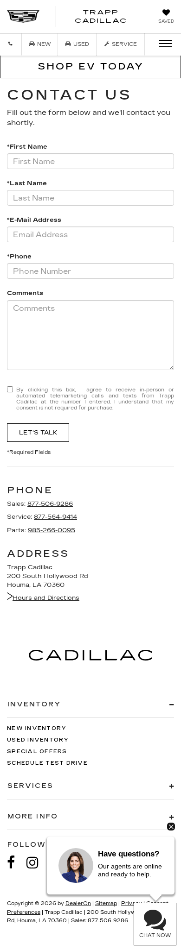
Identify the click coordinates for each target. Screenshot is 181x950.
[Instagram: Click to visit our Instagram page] (37, 863)
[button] (11, 44)
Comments (25, 293)
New (43, 44)
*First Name (27, 147)
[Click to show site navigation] (162, 44)
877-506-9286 (50, 504)
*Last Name (27, 183)
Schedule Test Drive (47, 763)
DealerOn (78, 903)
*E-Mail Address (34, 220)
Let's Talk (38, 432)
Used (80, 44)
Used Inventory (38, 740)
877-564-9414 (55, 517)
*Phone (19, 256)
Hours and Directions (46, 598)
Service (123, 44)
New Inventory (36, 728)
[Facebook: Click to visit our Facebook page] (16, 863)
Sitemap (106, 903)
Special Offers (37, 752)
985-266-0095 (51, 530)
